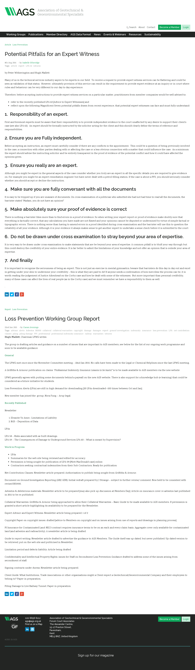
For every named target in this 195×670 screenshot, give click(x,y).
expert (21, 66)
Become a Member (169, 27)
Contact (151, 27)
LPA (170, 330)
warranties (98, 333)
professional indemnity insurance (67, 333)
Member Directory (56, 34)
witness (37, 66)
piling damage (26, 333)
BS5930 (38, 330)
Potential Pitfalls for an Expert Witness (52, 54)
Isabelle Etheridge (30, 62)
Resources (135, 34)
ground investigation (119, 330)
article (14, 66)
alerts (22, 330)
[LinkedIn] (27, 629)
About (141, 27)
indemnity (136, 330)
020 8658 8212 (33, 618)
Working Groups (15, 34)
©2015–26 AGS (11, 639)
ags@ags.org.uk (33, 621)
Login (186, 27)
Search (132, 27)
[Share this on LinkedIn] (7, 294)
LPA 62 (29, 66)
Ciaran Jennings (30, 327)
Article (8, 44)
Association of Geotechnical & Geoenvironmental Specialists (60, 12)
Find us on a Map (33, 624)
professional (44, 333)
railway (88, 333)
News (97, 34)
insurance (146, 330)
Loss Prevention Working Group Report (52, 319)
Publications (35, 34)
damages (97, 330)
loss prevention (160, 330)
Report (8, 309)
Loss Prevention (20, 44)
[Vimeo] (32, 629)
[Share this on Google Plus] (22, 294)
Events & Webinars (115, 34)
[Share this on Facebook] (17, 294)
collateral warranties (62, 330)
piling (15, 333)
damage (87, 330)
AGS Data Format (81, 34)
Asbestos (30, 330)
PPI (35, 333)
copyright (78, 330)
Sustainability (152, 34)
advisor (14, 330)
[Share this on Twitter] (12, 294)
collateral (47, 330)
